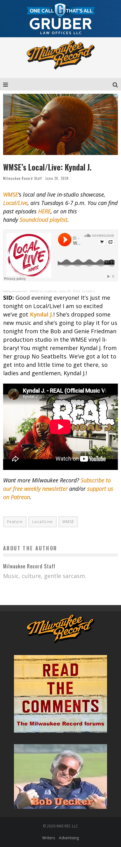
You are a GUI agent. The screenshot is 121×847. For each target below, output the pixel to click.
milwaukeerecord (15, 291)
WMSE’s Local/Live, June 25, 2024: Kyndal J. (62, 291)
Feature (15, 521)
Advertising (69, 837)
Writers (48, 837)
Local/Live (42, 521)
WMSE (68, 521)
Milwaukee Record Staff (22, 178)
